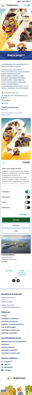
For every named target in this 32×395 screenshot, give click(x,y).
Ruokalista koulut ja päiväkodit (13, 341)
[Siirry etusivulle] (9, 5)
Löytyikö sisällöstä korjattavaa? (21, 273)
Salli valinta (16, 225)
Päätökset (5, 344)
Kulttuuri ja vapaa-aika (10, 330)
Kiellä (16, 231)
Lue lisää (7, 100)
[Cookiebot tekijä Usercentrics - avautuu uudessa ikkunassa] (23, 162)
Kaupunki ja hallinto (9, 333)
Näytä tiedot (23, 214)
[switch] (27, 197)
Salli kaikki (16, 220)
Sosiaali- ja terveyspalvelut (12, 324)
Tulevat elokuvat (8, 347)
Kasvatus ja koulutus (9, 321)
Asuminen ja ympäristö (10, 318)
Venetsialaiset (7, 254)
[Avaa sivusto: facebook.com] (14, 280)
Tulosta (10, 270)
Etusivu (4, 315)
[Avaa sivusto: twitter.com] (18, 280)
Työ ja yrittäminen (8, 327)
